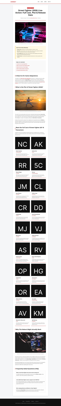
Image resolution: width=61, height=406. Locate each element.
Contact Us (36, 401)
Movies (42, 1)
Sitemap (32, 401)
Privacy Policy (28, 401)
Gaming (45, 1)
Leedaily (13, 2)
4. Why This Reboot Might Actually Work (22, 68)
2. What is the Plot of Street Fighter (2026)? (23, 65)
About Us (49, 1)
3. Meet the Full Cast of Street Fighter (22, 67)
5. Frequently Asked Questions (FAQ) (22, 70)
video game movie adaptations (26, 78)
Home (38, 1)
